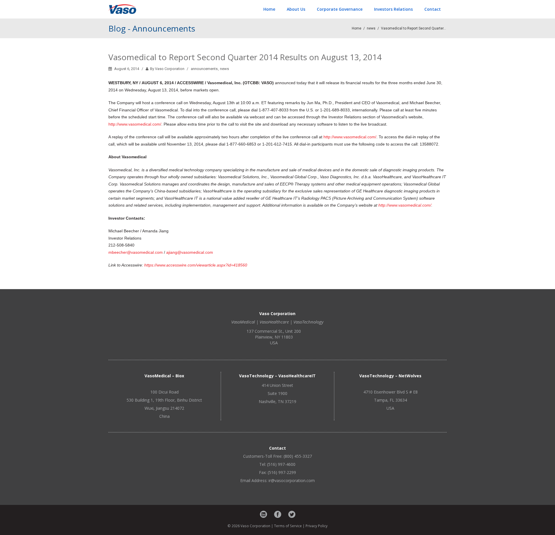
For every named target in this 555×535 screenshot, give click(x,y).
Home (269, 9)
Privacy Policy (317, 525)
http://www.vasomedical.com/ (134, 124)
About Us (296, 9)
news (371, 28)
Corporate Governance (339, 9)
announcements (204, 69)
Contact (432, 9)
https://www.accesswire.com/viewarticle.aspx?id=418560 (195, 265)
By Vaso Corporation (166, 69)
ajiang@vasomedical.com (189, 252)
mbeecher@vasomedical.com (135, 252)
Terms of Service (288, 525)
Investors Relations (393, 9)
